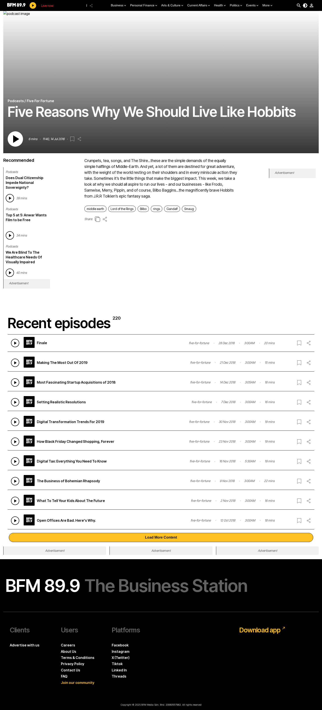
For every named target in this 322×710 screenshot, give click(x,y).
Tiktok (117, 664)
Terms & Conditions (77, 657)
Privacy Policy (72, 664)
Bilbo (143, 209)
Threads (119, 676)
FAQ (64, 676)
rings (156, 209)
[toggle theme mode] (305, 5)
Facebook (120, 645)
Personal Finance (142, 5)
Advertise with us (24, 645)
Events (251, 5)
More (266, 5)
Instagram (120, 651)
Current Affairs (197, 5)
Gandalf (172, 209)
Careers (68, 645)
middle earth (95, 209)
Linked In (119, 670)
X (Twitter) (120, 657)
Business (117, 5)
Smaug (189, 209)
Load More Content (161, 537)
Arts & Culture (170, 5)
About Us (68, 651)
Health (218, 5)
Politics (234, 5)
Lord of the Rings (122, 209)
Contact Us (70, 670)
